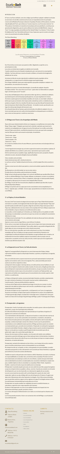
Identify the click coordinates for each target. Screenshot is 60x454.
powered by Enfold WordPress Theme (23, 451)
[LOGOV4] (15, 5)
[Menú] (44, 5)
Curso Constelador (27, 417)
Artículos (25, 413)
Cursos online (26, 422)
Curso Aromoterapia (27, 415)
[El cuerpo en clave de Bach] (59, 227)
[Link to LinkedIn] (54, 451)
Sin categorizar (26, 426)
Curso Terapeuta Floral (27, 419)
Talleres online (26, 428)
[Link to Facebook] (52, 451)
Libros (24, 424)
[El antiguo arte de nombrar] (1, 227)
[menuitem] (44, 5)
